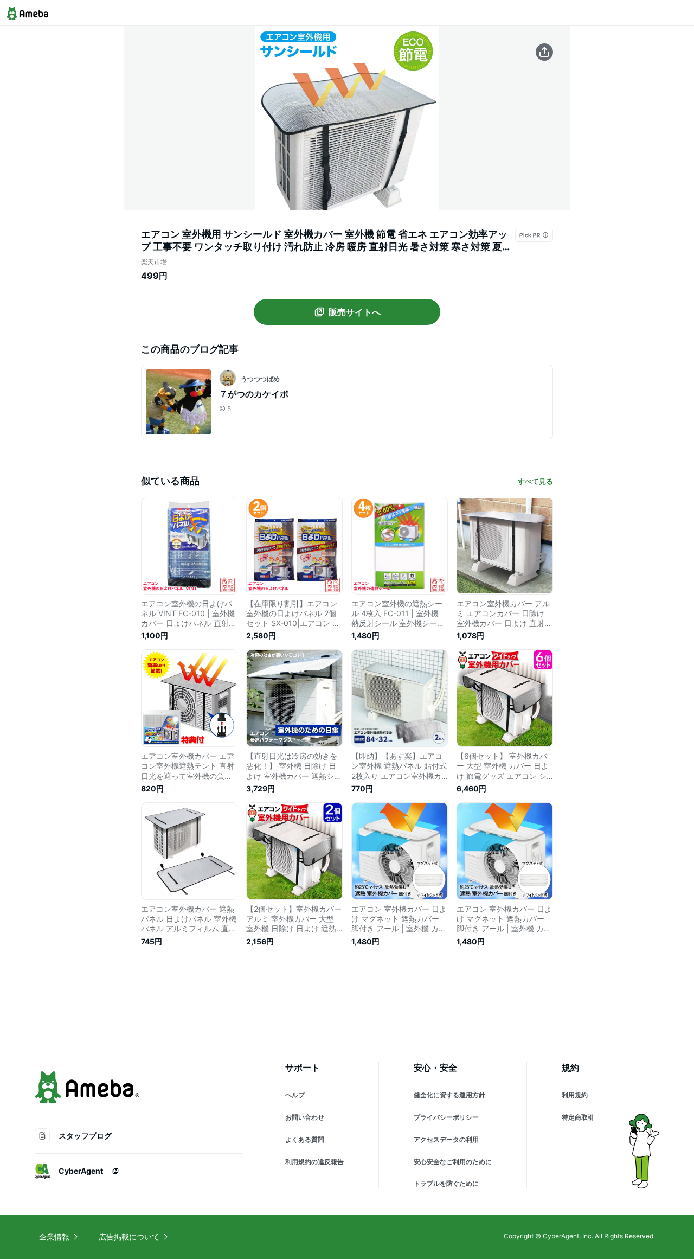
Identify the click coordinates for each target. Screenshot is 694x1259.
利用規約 (575, 1095)
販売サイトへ (355, 311)
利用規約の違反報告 (314, 1162)
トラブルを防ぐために (446, 1183)
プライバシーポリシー (446, 1117)
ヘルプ (295, 1095)
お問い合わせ (304, 1117)
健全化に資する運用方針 (449, 1095)
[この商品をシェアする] (544, 52)
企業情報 (54, 1236)
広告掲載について (129, 1236)
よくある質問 (304, 1139)
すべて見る (535, 481)
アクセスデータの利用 (446, 1139)
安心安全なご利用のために (453, 1162)
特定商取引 (578, 1117)
